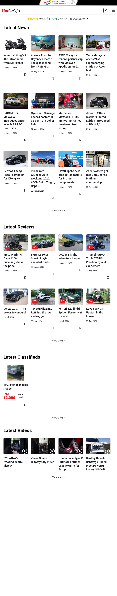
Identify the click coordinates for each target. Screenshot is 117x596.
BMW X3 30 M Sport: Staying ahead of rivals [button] (40, 258)
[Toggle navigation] (113, 10)
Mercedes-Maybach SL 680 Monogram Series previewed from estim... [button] (69, 120)
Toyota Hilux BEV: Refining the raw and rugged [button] (42, 312)
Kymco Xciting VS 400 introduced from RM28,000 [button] (15, 59)
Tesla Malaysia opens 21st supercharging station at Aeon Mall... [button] (95, 63)
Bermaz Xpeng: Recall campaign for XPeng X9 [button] (14, 174)
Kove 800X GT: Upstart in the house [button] (95, 312)
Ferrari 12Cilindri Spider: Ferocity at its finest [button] (70, 312)
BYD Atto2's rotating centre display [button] (13, 461)
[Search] (106, 10)
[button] (58, 211)
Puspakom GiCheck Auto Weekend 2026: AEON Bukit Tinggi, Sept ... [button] (43, 178)
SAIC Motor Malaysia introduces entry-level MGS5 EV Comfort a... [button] (14, 120)
